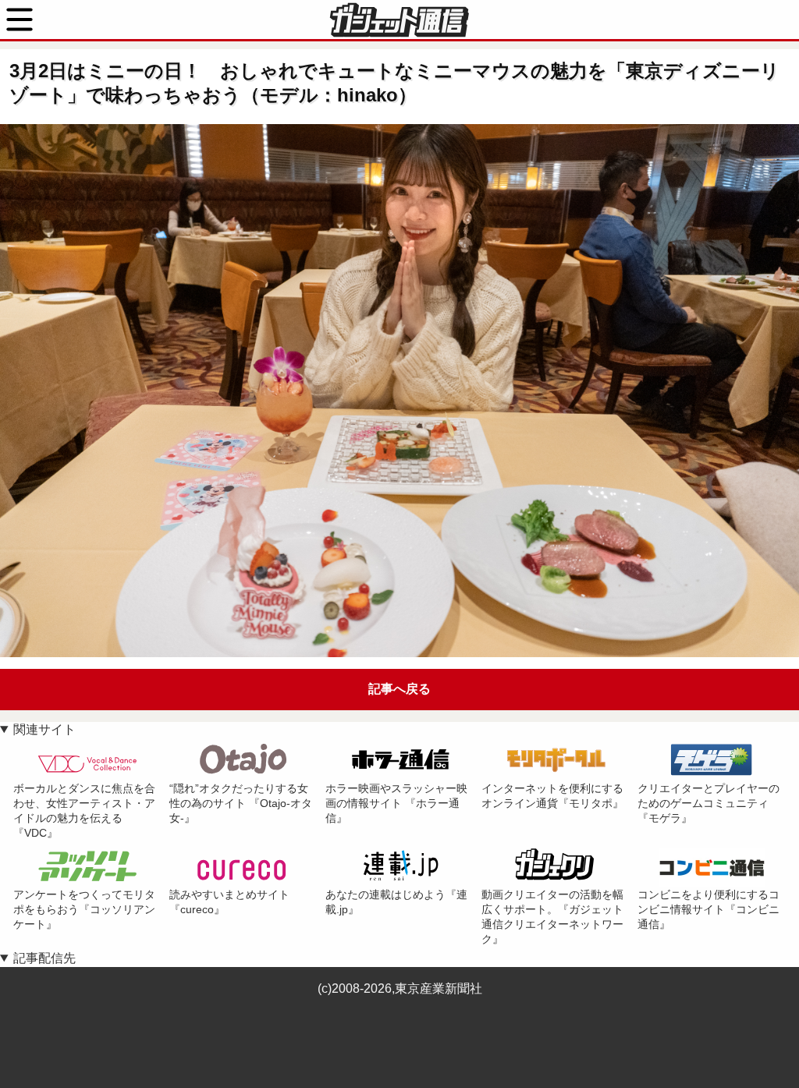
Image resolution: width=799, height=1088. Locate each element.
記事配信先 (44, 958)
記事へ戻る (399, 688)
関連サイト (44, 729)
